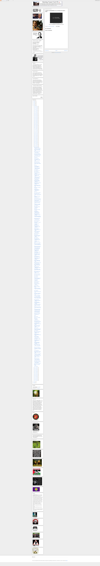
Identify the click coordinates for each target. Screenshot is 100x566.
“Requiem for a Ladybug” (37, 317)
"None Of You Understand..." (36, 319)
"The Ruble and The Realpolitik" (36, 224)
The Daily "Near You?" (37, 161)
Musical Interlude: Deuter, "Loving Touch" (37, 252)
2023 (34, 104)
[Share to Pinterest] (59, 26)
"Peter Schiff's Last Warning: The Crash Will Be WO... (37, 324)
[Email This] (56, 26)
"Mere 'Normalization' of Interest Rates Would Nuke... (37, 265)
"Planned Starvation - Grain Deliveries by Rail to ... (37, 263)
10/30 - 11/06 (36, 114)
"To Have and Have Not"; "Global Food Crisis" (37, 168)
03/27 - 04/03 (36, 367)
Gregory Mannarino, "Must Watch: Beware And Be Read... (37, 352)
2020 (34, 382)
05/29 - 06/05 (36, 138)
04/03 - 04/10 (36, 146)
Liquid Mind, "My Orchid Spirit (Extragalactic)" (37, 311)
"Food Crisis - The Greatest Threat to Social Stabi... (37, 354)
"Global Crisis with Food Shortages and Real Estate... (37, 326)
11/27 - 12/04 (36, 110)
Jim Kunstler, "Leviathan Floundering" (37, 207)
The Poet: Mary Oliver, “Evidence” (37, 284)
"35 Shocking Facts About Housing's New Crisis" (37, 309)
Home (56, 50)
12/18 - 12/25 (36, 107)
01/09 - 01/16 (36, 379)
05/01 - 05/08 (36, 142)
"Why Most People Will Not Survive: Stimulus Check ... (37, 298)
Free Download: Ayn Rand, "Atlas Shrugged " (37, 362)
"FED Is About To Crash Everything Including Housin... (37, 254)
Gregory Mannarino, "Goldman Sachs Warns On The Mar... (37, 267)
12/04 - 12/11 (36, 109)
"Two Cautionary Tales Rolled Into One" (37, 179)
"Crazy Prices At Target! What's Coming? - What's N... (37, 163)
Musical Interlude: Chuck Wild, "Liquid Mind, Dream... (37, 272)
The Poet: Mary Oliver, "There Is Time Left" (37, 359)
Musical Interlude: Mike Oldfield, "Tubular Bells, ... (37, 345)
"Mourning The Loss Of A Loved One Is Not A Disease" (37, 236)
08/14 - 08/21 (36, 126)
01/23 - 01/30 (36, 377)
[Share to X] (57, 26)
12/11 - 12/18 (36, 108)
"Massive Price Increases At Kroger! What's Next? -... (37, 246)
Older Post (65, 50)
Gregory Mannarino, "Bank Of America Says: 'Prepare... (37, 183)
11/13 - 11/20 (36, 112)
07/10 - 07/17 (36, 131)
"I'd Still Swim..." (36, 157)
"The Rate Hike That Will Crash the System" (37, 177)
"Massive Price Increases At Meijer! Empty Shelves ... (37, 329)
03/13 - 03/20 (36, 369)
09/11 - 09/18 (36, 122)
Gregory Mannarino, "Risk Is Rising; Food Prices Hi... (37, 202)
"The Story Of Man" (36, 158)
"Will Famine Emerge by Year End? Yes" (37, 256)
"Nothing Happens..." (36, 282)
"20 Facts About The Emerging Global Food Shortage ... (37, 214)
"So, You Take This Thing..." (37, 192)
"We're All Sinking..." (36, 171)
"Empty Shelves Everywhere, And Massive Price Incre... (37, 212)
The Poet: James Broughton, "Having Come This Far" (36, 190)
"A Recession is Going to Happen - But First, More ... (37, 289)
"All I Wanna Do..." (36, 234)
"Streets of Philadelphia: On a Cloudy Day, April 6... (37, 278)
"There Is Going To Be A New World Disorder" (37, 248)
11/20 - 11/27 (36, 111)
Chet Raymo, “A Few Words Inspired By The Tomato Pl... (37, 349)
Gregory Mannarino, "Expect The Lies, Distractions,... (36, 250)
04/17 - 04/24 (36, 144)
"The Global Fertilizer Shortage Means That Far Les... (37, 239)
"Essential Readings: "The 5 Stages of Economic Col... (37, 356)
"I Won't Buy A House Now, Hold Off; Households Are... (37, 305)
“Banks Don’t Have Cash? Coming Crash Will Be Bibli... (37, 150)
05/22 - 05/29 (36, 139)
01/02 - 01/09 (36, 380)
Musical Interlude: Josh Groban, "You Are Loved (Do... (37, 186)
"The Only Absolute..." (36, 350)
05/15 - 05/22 (36, 140)
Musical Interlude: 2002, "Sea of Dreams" (37, 152)
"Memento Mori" (36, 316)
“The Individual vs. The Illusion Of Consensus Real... (37, 160)
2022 (34, 105)
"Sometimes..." (36, 208)
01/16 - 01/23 (36, 378)
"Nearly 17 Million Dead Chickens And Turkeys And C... (37, 261)
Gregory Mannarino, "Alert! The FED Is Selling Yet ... (37, 321)
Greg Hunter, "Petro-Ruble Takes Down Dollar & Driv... (37, 294)
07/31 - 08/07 (36, 128)
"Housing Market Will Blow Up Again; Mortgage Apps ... (37, 217)
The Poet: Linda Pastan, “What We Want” (37, 231)
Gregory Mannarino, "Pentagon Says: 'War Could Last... (37, 226)
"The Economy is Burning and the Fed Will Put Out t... (37, 245)
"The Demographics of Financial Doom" (37, 166)
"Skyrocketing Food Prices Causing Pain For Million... (37, 341)
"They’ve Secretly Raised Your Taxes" (37, 338)
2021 (34, 381)
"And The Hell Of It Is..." (37, 233)
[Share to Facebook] (58, 26)
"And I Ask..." (35, 191)
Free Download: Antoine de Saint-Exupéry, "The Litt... (37, 154)
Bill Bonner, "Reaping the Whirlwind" (37, 196)
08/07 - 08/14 (36, 127)
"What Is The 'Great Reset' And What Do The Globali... (37, 332)
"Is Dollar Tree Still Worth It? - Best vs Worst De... (37, 296)
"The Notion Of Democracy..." (36, 280)
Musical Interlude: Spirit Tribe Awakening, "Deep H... (37, 270)
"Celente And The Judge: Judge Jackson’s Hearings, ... (37, 259)
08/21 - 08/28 (36, 125)
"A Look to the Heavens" (37, 153)
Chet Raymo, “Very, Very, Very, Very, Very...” (37, 314)
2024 (34, 103)
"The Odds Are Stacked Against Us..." (37, 173)
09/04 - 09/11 (36, 123)
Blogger (67, 560)
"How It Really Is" (36, 169)
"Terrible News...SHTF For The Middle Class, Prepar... (37, 175)
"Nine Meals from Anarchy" (37, 363)
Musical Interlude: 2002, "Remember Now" (37, 218)
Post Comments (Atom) (58, 52)
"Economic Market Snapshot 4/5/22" (36, 336)
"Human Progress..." (36, 221)
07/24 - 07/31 (36, 129)
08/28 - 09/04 (36, 124)
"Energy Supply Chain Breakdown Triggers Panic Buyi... (37, 343)
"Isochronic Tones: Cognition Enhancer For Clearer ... (37, 230)
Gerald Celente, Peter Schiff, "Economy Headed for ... (37, 194)
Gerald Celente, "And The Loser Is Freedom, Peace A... (37, 308)
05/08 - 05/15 (36, 141)
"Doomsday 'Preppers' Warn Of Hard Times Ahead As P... (37, 181)
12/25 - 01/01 (36, 106)
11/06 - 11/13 (36, 113)
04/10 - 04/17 (36, 145)
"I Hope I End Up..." (36, 285)
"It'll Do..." (35, 315)
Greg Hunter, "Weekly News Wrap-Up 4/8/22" (37, 200)
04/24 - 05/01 (36, 143)
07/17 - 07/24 (36, 130)
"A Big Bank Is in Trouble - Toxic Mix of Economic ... (37, 204)
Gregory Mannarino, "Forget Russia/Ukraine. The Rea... (37, 300)
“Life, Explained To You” (37, 170)
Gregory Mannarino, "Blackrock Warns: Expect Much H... (37, 335)
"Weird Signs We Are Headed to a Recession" (37, 148)
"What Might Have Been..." (37, 360)
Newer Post (47, 50)
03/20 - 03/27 (36, 368)
